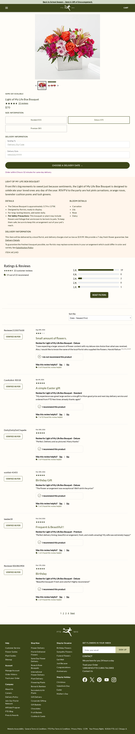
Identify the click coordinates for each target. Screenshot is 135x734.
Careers (8, 693)
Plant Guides (10, 656)
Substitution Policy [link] (24, 247)
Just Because (62, 663)
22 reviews (23, 103)
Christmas (61, 682)
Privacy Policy (76, 729)
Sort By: (72, 313)
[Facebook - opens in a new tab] (86, 679)
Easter (59, 690)
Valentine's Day (63, 686)
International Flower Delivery (37, 673)
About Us (9, 689)
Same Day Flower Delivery (38, 659)
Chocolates (35, 708)
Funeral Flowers (63, 656)
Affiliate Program (12, 707)
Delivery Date (12, 151)
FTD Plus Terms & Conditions (59, 729)
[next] (58, 85)
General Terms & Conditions (36, 729)
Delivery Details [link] (12, 240)
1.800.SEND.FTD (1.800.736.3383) (98, 668)
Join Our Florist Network (11, 702)
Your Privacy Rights (96, 729)
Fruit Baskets (36, 712)
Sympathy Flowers (64, 652)
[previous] (36, 85)
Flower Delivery (37, 648)
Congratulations (63, 667)
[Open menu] (6, 8)
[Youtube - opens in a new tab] (107, 679)
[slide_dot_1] (52, 85)
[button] (6, 8)
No (67, 364)
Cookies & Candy (38, 716)
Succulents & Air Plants (38, 691)
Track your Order (12, 678)
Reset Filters (99, 295)
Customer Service (12, 648)
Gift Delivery (36, 697)
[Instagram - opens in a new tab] (115, 679)
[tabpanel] (67, 46)
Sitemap (8, 659)
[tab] (67, 46)
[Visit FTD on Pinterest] (100, 679)
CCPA (85, 729)
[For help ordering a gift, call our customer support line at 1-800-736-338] (67, 8)
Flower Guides (11, 652)
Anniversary (62, 671)
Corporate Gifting (38, 701)
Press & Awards (11, 715)
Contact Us (88, 671)
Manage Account (12, 670)
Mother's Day (62, 694)
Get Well (60, 659)
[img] (67, 46)
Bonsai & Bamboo (38, 686)
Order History (11, 674)
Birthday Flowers (64, 648)
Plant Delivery (37, 678)
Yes (60, 364)
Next (72, 613)
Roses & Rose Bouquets (36, 666)
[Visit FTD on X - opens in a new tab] (93, 679)
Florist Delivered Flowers (38, 653)
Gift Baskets (36, 704)
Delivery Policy (11, 697)
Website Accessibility (15, 729)
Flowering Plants (38, 682)
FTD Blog (9, 711)
